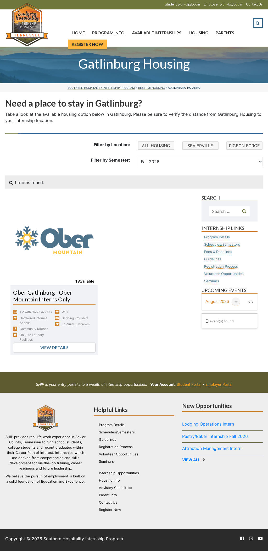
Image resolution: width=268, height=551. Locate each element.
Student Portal (189, 384)
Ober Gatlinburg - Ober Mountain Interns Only (42, 296)
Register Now (87, 44)
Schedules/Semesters (222, 244)
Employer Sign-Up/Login (223, 4)
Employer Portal (218, 384)
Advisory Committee (115, 488)
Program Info (108, 32)
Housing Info (109, 480)
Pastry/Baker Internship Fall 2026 (215, 436)
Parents (225, 32)
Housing (198, 32)
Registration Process (221, 266)
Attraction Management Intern (211, 448)
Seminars (211, 281)
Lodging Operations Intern (208, 424)
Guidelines (212, 259)
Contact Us (254, 4)
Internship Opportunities (119, 473)
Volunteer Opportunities (224, 274)
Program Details (217, 237)
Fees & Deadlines (218, 252)
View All (191, 460)
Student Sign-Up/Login (182, 4)
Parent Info (108, 495)
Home (78, 32)
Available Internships (156, 32)
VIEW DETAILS (54, 347)
